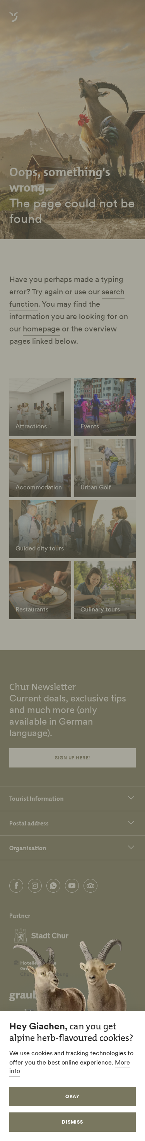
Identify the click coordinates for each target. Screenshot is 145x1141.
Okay (72, 1096)
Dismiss (73, 1122)
